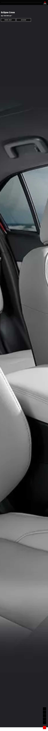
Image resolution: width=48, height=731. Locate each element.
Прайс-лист (8, 19)
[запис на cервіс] (44, 715)
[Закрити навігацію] (44, 727)
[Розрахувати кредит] (44, 708)
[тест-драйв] (44, 712)
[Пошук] (3, 3)
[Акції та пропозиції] (44, 722)
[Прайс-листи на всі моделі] (44, 719)
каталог (23, 19)
